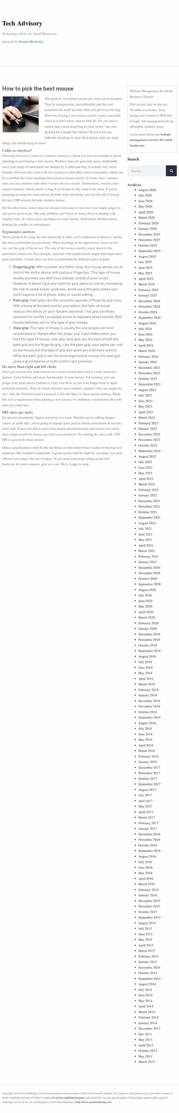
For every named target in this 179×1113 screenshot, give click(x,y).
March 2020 (146, 617)
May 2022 (145, 473)
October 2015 (147, 912)
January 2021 (147, 562)
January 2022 (147, 495)
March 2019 (146, 684)
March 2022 (146, 484)
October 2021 (147, 512)
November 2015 (149, 906)
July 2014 (145, 989)
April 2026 (145, 212)
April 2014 (145, 1006)
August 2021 (147, 523)
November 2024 (149, 306)
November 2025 (149, 239)
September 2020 (149, 584)
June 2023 (145, 401)
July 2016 (145, 861)
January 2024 (147, 362)
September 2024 (149, 317)
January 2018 (147, 761)
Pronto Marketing (31, 41)
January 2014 (147, 1023)
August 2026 (147, 190)
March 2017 (146, 817)
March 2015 (146, 950)
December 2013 (149, 1028)
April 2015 (145, 945)
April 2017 (145, 812)
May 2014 (145, 1000)
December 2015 (149, 900)
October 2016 (147, 845)
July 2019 (145, 662)
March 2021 (146, 550)
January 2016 (147, 895)
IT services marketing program (68, 1097)
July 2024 (145, 328)
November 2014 (149, 967)
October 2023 (147, 378)
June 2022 (145, 467)
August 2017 (147, 789)
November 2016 (149, 839)
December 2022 (149, 434)
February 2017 (148, 823)
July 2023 (145, 395)
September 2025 (149, 251)
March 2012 (146, 1061)
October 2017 (147, 778)
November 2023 (149, 373)
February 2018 (148, 756)
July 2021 (145, 528)
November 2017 (149, 773)
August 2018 (147, 723)
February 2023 (148, 423)
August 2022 (147, 456)
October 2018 (147, 712)
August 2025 (147, 256)
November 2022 (149, 439)
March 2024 (146, 350)
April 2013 (145, 1045)
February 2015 (148, 956)
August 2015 (147, 923)
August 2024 (147, 323)
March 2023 (146, 417)
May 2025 (145, 273)
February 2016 (148, 889)
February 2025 (148, 290)
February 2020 (148, 623)
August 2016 (147, 856)
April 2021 (145, 545)
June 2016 (145, 867)
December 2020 (149, 567)
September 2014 (149, 978)
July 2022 (145, 462)
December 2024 (149, 301)
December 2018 (149, 701)
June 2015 (145, 934)
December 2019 (149, 634)
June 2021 (145, 534)
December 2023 (149, 367)
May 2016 (145, 873)
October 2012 (147, 1050)
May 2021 (145, 539)
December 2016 (149, 834)
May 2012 (145, 1056)
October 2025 (147, 245)
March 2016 (146, 884)
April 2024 (145, 345)
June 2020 (145, 601)
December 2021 (149, 501)
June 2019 (145, 667)
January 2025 (147, 295)
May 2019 (145, 673)
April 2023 (145, 412)
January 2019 (147, 695)
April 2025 (145, 278)
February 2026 (148, 223)
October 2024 (147, 312)
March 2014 (146, 1012)
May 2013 (145, 1039)
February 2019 (148, 689)
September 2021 (149, 517)
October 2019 (147, 645)
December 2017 (149, 767)
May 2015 (145, 939)
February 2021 (148, 556)
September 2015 (149, 917)
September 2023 (149, 384)
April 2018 (145, 745)
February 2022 (148, 489)
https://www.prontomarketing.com (93, 1102)
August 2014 (147, 984)
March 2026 (146, 217)
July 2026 (145, 195)
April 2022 (145, 478)
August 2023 (147, 389)
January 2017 (147, 828)
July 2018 (145, 728)
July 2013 (145, 1034)
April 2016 (145, 878)
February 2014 (148, 1017)
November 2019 (149, 639)
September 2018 (149, 717)
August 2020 (147, 589)
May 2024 (145, 339)
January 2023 (147, 428)
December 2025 (149, 234)
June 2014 (145, 995)
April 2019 (145, 678)
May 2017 (145, 806)
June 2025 (145, 267)
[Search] (171, 170)
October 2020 (147, 578)
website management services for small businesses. (151, 139)
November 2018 (149, 706)
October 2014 (147, 973)
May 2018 (145, 739)
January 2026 (147, 228)
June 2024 (145, 334)
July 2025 (145, 262)
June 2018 (145, 734)
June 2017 (145, 800)
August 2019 (147, 656)
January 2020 (147, 628)
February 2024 (148, 356)
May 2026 (145, 206)
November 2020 (149, 573)
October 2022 (147, 445)
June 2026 (145, 201)
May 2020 (145, 606)
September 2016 (149, 850)
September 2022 (149, 450)
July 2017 (145, 795)
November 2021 (149, 506)
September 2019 (149, 650)
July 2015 (145, 928)
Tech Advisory (22, 23)
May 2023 (145, 406)
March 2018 (146, 750)
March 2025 (146, 284)
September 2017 (149, 784)
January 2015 (147, 961)
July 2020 (145, 595)
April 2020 (145, 612)
